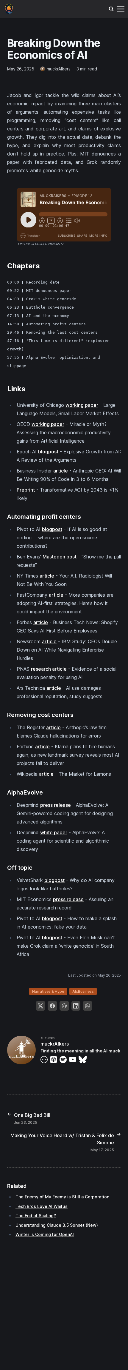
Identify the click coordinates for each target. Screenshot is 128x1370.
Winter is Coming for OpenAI (44, 1234)
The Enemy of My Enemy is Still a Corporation (62, 1196)
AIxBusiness (83, 991)
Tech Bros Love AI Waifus (41, 1206)
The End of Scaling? (35, 1215)
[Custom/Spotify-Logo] (64, 1059)
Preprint (26, 490)
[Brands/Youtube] (74, 1059)
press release (55, 805)
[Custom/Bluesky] (84, 1059)
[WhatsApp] (87, 1006)
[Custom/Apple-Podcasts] (55, 1059)
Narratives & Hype (48, 991)
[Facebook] (52, 1006)
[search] (111, 9)
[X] (40, 1006)
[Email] (64, 1006)
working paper (81, 405)
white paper (53, 832)
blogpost (48, 452)
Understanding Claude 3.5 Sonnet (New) (56, 1225)
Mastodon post (60, 557)
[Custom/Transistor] (45, 1059)
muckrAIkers (54, 1044)
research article (49, 669)
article (60, 471)
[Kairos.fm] (9, 8)
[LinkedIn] (75, 1006)
